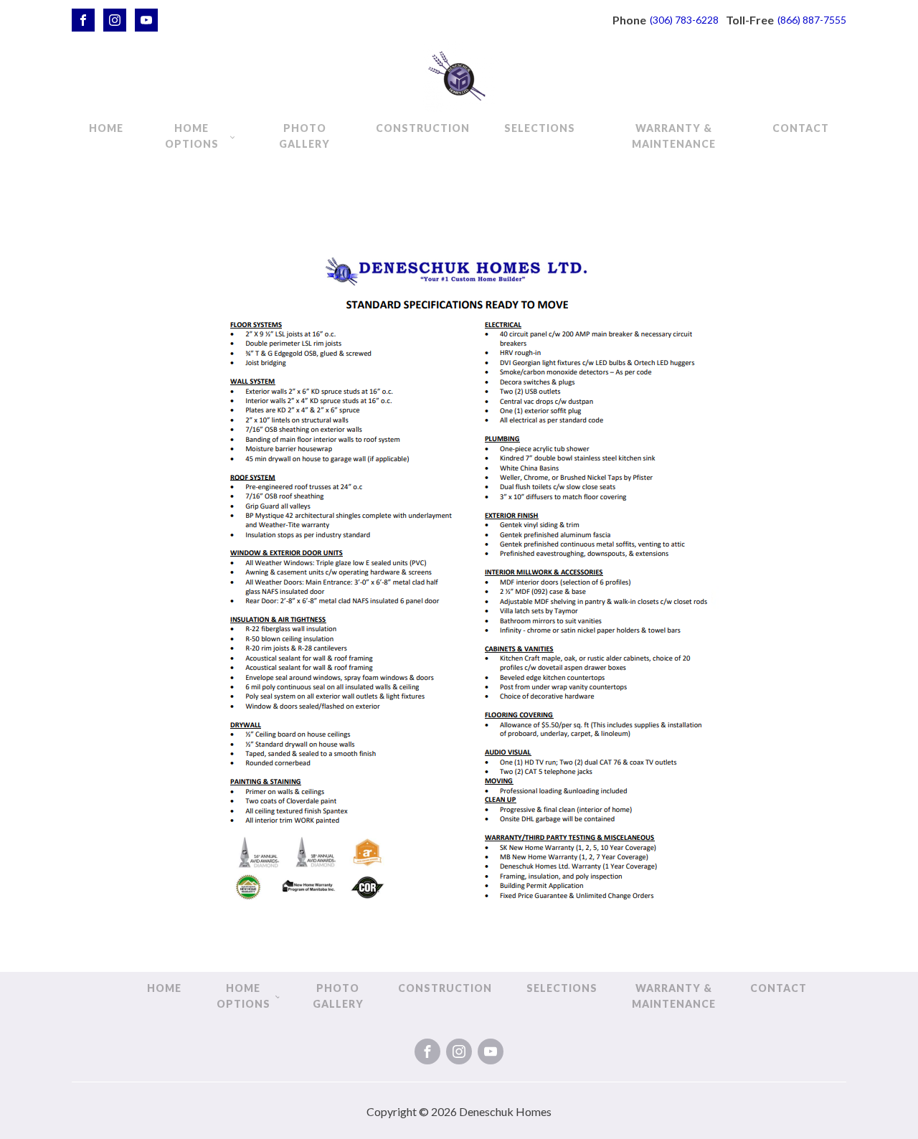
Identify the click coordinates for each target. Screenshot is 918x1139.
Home (106, 128)
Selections (539, 128)
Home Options (192, 136)
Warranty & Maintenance (674, 136)
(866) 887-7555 (811, 20)
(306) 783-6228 (684, 20)
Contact (800, 128)
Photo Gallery (304, 136)
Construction (423, 128)
